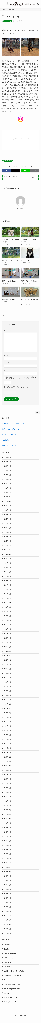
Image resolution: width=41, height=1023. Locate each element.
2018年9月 (7, 876)
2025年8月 (7, 510)
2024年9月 (7, 559)
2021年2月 (7, 748)
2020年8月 (7, 774)
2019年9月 (7, 823)
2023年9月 (7, 611)
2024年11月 (7, 550)
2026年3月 (7, 479)
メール (6, 363)
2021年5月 (7, 735)
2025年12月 (8, 492)
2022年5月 (7, 682)
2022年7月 (7, 673)
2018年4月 (7, 898)
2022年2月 (7, 695)
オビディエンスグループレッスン (13, 429)
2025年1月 (7, 541)
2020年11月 (7, 761)
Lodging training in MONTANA (14, 971)
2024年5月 (7, 576)
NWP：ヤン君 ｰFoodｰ (9, 445)
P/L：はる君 (6, 440)
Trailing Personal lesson (12, 1002)
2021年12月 (8, 704)
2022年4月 (7, 686)
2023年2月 (7, 642)
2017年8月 (7, 933)
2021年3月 (7, 744)
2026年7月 (7, 461)
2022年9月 (7, 664)
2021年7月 (7, 726)
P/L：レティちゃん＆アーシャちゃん (14, 423)
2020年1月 (7, 805)
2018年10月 (8, 871)
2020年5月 (7, 788)
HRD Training (8, 958)
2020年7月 (7, 779)
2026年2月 (7, 484)
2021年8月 (7, 722)
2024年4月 (7, 580)
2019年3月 (7, 849)
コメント (7, 331)
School (6, 993)
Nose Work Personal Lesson (13, 980)
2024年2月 (7, 589)
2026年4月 (7, 475)
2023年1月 (7, 647)
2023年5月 (7, 629)
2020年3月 (7, 797)
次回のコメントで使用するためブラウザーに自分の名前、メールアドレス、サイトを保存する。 (21, 377)
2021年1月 (7, 752)
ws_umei (20, 208)
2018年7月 (7, 885)
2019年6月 (7, 836)
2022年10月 (8, 660)
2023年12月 (8, 598)
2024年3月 (7, 585)
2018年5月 (7, 893)
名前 (6, 355)
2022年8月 (7, 669)
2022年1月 (7, 700)
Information (7, 962)
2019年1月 (7, 858)
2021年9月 (7, 717)
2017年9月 (7, 929)
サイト (6, 370)
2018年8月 (7, 880)
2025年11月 (7, 497)
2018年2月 (7, 907)
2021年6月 (7, 730)
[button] (6, 170)
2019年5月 (7, 841)
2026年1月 (7, 488)
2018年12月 (8, 863)
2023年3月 (7, 638)
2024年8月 (7, 563)
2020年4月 (7, 792)
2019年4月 (7, 845)
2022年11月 (7, 655)
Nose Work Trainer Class (12, 984)
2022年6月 (7, 678)
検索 (37, 412)
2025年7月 (7, 514)
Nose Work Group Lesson (12, 975)
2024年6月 (7, 572)
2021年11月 (7, 708)
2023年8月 (7, 616)
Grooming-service (10, 953)
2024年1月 (7, 594)
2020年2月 (7, 801)
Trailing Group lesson (11, 997)
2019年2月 (7, 854)
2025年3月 (7, 532)
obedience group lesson (12, 989)
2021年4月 (7, 739)
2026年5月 (7, 470)
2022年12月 (8, 651)
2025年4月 (7, 528)
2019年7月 (7, 832)
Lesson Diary (7, 21)
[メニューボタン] (2, 4)
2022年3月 (7, 691)
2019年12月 (8, 810)
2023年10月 (8, 607)
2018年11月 (7, 867)
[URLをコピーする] (34, 170)
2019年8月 (7, 827)
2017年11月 (7, 920)
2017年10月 (8, 924)
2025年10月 (8, 501)
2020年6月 (7, 783)
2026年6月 (7, 466)
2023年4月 (7, 633)
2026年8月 (7, 457)
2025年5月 (7, 523)
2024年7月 (7, 567)
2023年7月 (7, 620)
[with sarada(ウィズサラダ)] (20, 4)
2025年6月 (7, 519)
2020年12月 (8, 757)
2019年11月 (7, 814)
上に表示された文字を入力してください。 (16, 387)
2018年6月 (7, 889)
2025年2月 (7, 536)
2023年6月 (7, 625)
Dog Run (7, 949)
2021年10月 (8, 713)
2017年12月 (8, 916)
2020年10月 (8, 766)
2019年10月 (8, 819)
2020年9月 (7, 770)
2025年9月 (7, 506)
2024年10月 (8, 554)
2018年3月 (7, 902)
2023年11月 (7, 603)
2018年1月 (7, 911)
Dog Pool (7, 944)
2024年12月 (8, 545)
